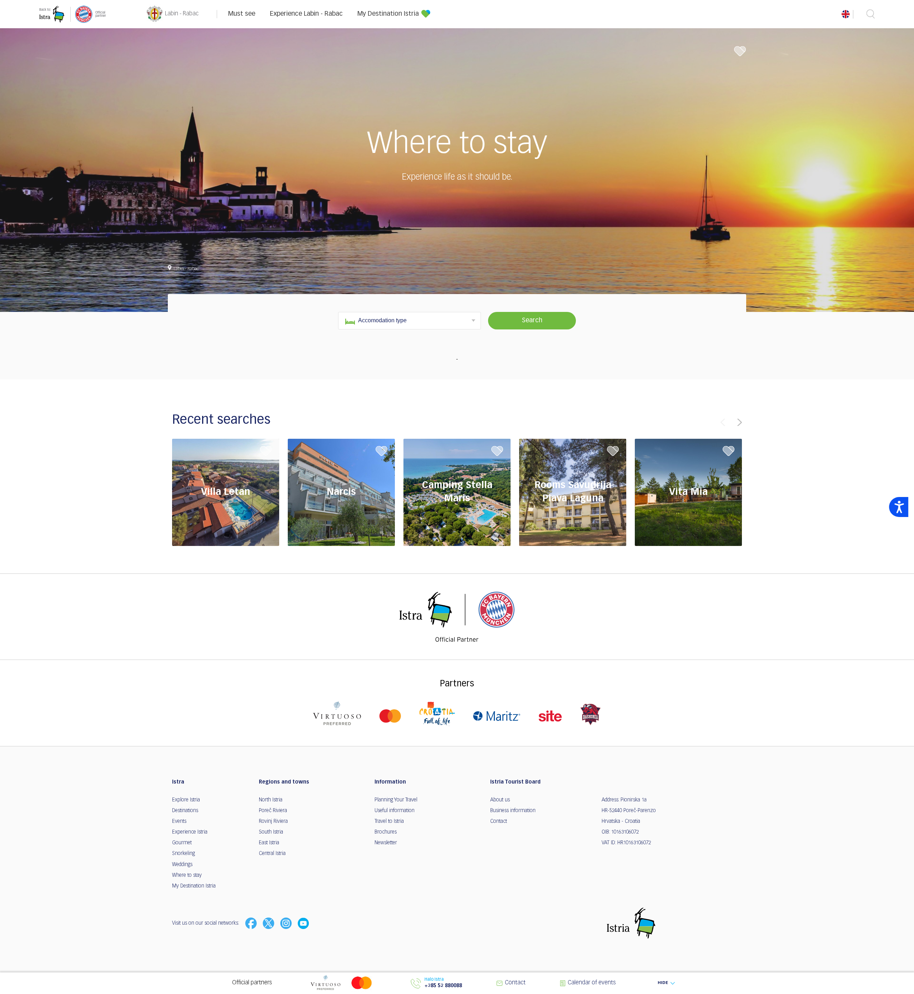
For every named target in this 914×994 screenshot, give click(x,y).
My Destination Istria (388, 14)
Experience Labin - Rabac (306, 14)
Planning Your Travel (396, 799)
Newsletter (386, 842)
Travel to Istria (389, 821)
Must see (241, 14)
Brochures (386, 832)
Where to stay (187, 875)
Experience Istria (189, 832)
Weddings (182, 864)
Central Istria (272, 853)
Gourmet (182, 842)
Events (179, 821)
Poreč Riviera (273, 810)
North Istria (270, 799)
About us (500, 799)
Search (532, 320)
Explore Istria (186, 799)
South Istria (271, 832)
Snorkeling (183, 853)
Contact (498, 821)
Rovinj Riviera (273, 821)
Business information (513, 810)
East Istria (269, 842)
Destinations (185, 810)
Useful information (395, 810)
